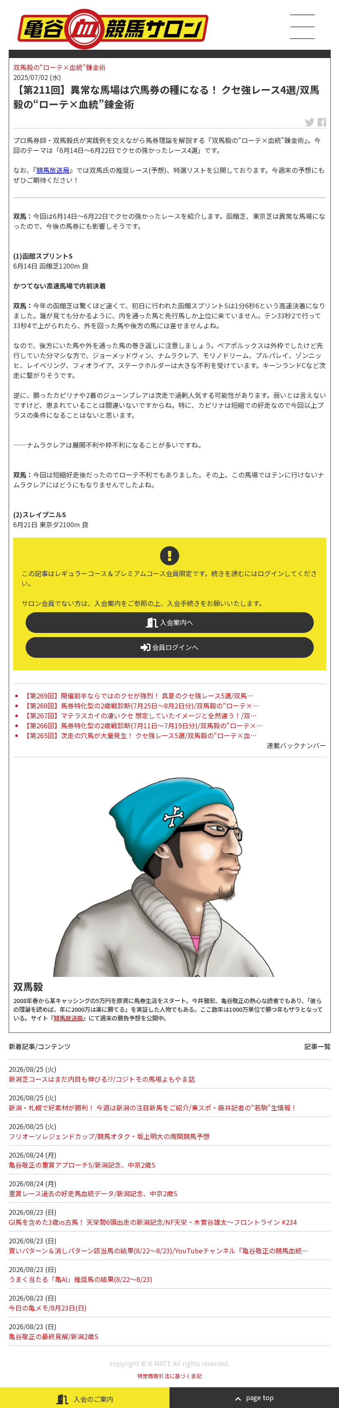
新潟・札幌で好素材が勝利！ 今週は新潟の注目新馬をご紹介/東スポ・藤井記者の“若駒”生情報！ (153, 1107)
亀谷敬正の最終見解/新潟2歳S (53, 1336)
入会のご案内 (92, 1399)
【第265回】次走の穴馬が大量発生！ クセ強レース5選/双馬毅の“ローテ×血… (140, 735)
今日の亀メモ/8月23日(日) (48, 1308)
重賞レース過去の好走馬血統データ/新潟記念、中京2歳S (93, 1193)
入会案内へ (175, 622)
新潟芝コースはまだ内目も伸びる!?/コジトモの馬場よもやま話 (102, 1079)
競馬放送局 (52, 170)
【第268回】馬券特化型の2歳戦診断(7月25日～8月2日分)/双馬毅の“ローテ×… (141, 705)
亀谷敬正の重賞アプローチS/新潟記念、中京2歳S (82, 1165)
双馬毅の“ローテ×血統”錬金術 (59, 67)
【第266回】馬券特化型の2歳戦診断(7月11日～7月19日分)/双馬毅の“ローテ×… (143, 725)
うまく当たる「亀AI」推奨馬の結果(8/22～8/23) (81, 1279)
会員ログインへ (174, 647)
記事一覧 (317, 1046)
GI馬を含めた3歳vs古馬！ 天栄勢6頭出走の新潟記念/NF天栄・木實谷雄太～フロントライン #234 (153, 1222)
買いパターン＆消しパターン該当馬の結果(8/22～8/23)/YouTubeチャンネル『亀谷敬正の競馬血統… (158, 1250)
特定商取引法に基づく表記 (169, 1376)
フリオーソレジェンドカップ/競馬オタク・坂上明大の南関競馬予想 (109, 1136)
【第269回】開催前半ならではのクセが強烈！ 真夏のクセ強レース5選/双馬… (138, 695)
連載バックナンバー (296, 745)
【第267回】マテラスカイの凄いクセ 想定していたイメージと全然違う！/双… (140, 715)
